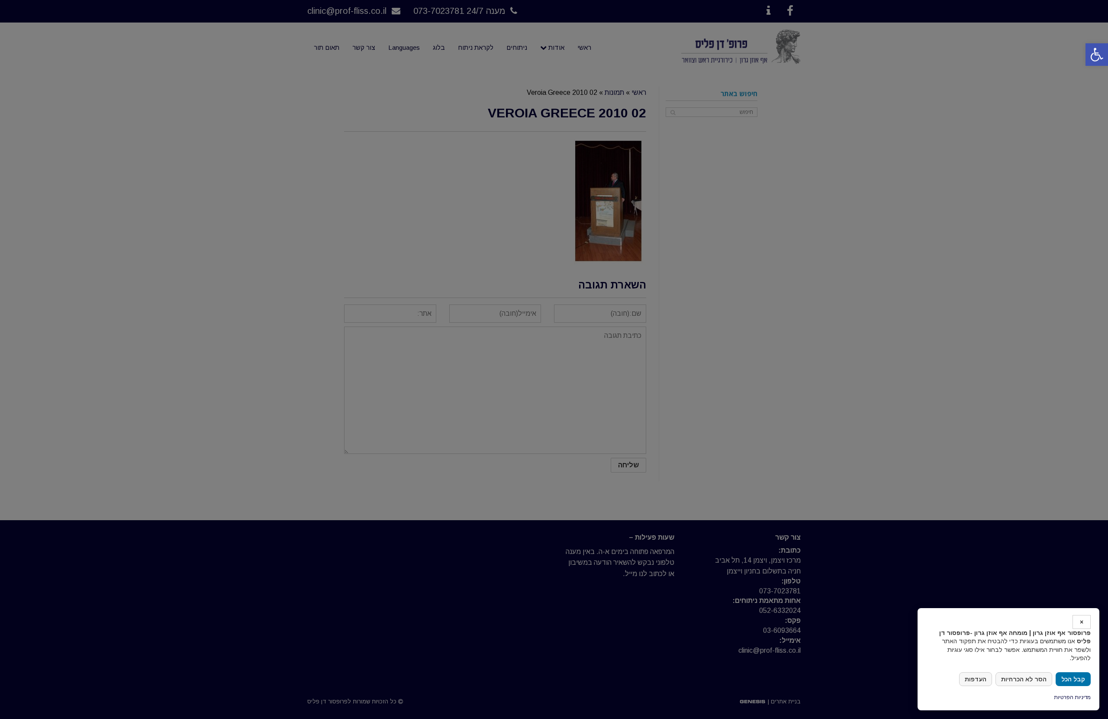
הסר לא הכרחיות (1024, 679)
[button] (1096, 54)
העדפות (975, 679)
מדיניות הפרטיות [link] (1072, 697)
